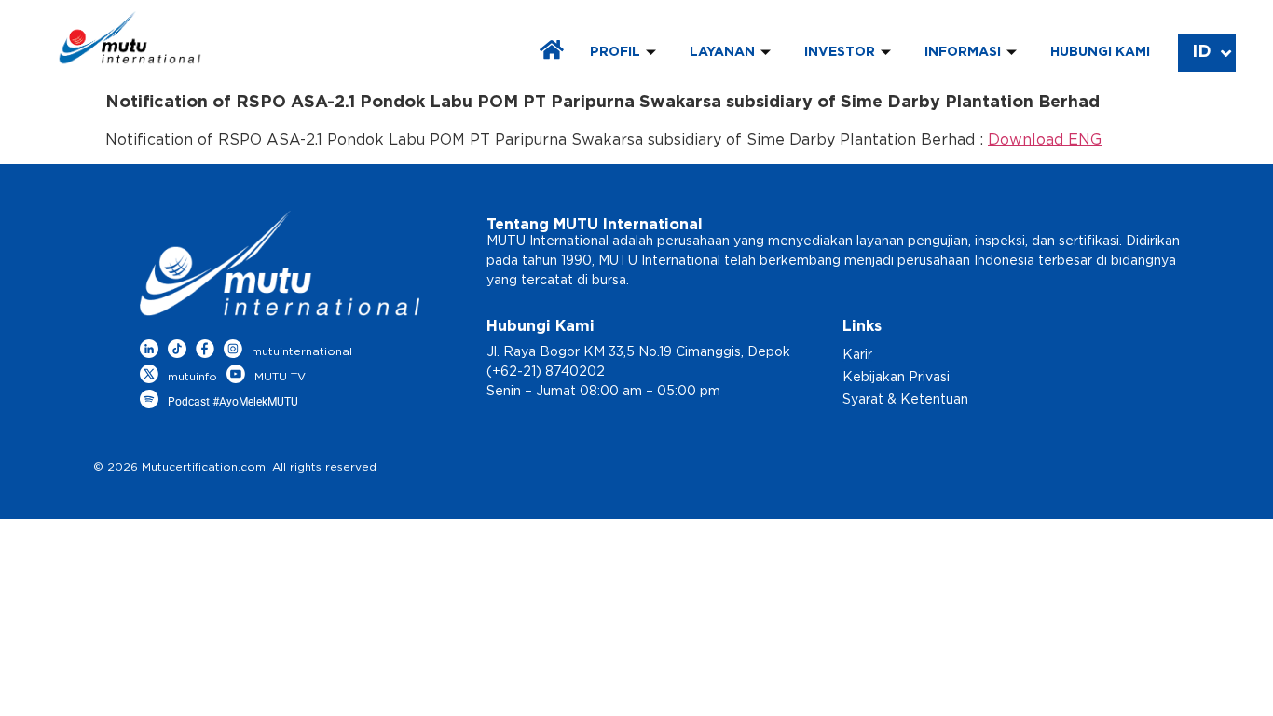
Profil (615, 52)
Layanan (722, 52)
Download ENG (1045, 139)
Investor (839, 52)
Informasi (962, 52)
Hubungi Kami (1100, 52)
